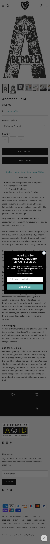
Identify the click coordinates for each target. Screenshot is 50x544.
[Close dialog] (44, 253)
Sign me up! (25, 287)
